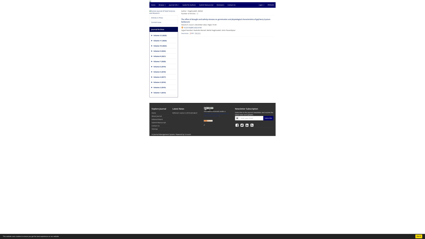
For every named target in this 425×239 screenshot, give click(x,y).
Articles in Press (157, 18)
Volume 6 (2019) (160, 67)
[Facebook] (237, 125)
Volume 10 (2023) (160, 46)
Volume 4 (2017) (160, 77)
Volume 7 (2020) (160, 61)
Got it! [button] (419, 236)
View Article (184, 33)
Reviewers (220, 5)
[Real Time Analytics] (208, 121)
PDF (195, 33)
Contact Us (232, 5)
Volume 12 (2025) (160, 35)
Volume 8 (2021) (160, 56)
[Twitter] (242, 125)
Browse (162, 5)
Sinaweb (188, 134)
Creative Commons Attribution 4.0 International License (216, 115)
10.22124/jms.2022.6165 (193, 28)
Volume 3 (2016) (160, 82)
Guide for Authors (189, 5)
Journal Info (173, 5)
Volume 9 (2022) (160, 51)
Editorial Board (157, 119)
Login (261, 5)
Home (153, 5)
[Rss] (252, 125)
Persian (271, 5)
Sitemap (155, 129)
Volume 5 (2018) (160, 72)
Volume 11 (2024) (160, 41)
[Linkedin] (247, 125)
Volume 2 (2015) (160, 87)
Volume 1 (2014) (160, 93)
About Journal (157, 116)
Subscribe (268, 118)
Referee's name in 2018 (181, 113)
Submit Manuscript (206, 5)
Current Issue (156, 22)
